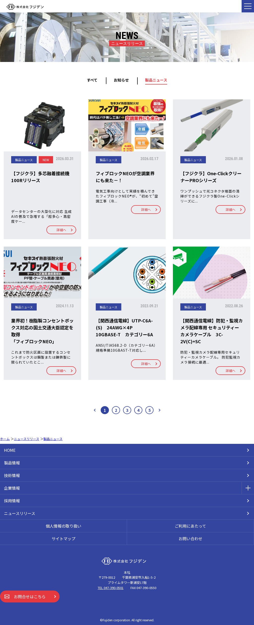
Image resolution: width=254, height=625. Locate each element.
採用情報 (12, 501)
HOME (9, 450)
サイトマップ (63, 538)
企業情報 (12, 488)
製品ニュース (156, 80)
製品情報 (12, 463)
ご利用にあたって (190, 526)
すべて (92, 80)
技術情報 (12, 475)
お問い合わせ (190, 538)
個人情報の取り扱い (63, 526)
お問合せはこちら (30, 596)
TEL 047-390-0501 (111, 587)
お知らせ (121, 80)
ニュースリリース (19, 513)
